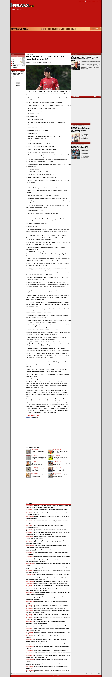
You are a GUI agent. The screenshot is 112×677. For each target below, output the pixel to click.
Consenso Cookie (90, 673)
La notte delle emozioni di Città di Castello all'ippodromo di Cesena (50, 583)
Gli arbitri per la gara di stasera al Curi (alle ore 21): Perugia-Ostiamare (51, 596)
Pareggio (15, 76)
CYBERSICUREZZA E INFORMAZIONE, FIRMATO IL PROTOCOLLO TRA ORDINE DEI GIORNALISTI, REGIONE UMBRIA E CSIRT (80, 128)
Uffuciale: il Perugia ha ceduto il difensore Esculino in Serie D (49, 608)
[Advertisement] (68, 14)
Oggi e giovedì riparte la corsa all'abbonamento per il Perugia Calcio (51, 540)
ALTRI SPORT (75, 143)
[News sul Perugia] (22, 5)
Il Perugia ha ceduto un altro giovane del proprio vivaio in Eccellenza (51, 520)
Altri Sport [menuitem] (15, 65)
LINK (73, 124)
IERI (100, 96)
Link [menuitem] (14, 63)
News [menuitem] (14, 61)
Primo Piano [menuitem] (16, 56)
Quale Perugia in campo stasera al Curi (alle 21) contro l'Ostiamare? (51, 650)
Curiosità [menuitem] (15, 58)
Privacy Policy (98, 673)
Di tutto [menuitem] (14, 59)
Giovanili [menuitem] (15, 67)
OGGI (95, 96)
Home (12, 54)
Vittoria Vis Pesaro (17, 79)
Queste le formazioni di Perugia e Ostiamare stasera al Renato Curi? (51, 581)
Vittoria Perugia (16, 74)
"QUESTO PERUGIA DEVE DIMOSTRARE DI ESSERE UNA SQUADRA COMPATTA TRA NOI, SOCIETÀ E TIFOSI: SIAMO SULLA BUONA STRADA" (84, 58)
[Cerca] (99, 0)
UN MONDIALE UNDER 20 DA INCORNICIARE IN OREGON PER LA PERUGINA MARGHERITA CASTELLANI (80, 147)
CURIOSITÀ (75, 54)
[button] (18, 83)
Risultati (18, 85)
